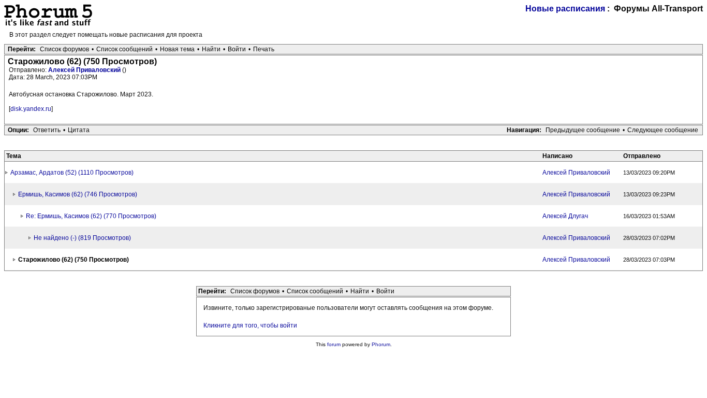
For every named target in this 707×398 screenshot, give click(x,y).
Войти (237, 49)
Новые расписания (565, 8)
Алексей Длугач (565, 216)
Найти (211, 49)
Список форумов (64, 49)
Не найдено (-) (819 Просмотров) (82, 237)
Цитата (79, 130)
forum (334, 344)
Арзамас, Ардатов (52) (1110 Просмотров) (72, 172)
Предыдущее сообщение (583, 130)
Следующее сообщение (662, 130)
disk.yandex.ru (30, 108)
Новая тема (177, 49)
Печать (263, 49)
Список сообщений (124, 49)
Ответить (47, 130)
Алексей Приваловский (85, 70)
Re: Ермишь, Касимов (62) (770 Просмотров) (91, 216)
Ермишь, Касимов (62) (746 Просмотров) (77, 194)
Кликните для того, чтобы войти (250, 325)
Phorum (381, 344)
